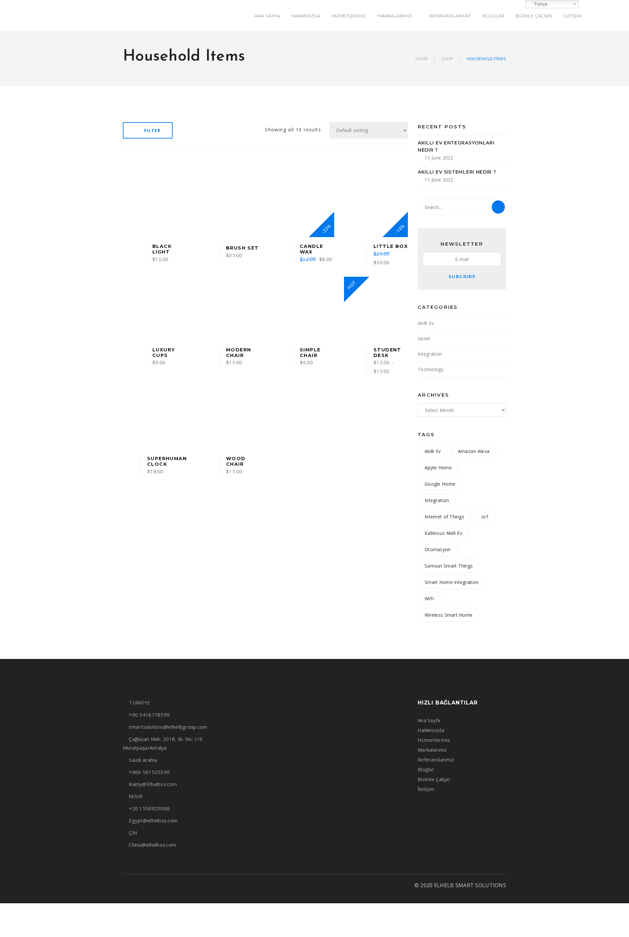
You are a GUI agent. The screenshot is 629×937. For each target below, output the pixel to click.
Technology (431, 369)
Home (421, 59)
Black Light (162, 249)
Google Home (440, 484)
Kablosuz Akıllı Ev (443, 533)
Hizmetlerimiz (434, 740)
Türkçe (539, 4)
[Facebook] (125, 885)
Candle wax (311, 249)
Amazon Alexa (473, 451)
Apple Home (438, 467)
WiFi (429, 598)
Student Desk (387, 352)
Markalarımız (432, 749)
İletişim (426, 789)
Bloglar (426, 769)
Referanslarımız (436, 759)
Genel (424, 338)
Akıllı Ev (426, 323)
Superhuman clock (167, 461)
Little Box (390, 246)
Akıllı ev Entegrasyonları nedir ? (456, 146)
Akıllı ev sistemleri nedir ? (457, 172)
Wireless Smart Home (448, 615)
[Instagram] (136, 885)
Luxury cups (163, 352)
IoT (485, 517)
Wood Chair (236, 461)
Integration (430, 354)
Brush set (242, 248)
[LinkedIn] (147, 885)
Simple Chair (310, 352)
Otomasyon (438, 549)
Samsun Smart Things (449, 566)
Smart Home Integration (451, 582)
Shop (447, 59)
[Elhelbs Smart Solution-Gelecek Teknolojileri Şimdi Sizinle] (48, 15)
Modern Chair (238, 352)
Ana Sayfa (429, 720)
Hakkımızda (431, 730)
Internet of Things (444, 517)
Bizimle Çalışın (434, 779)
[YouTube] (159, 885)
